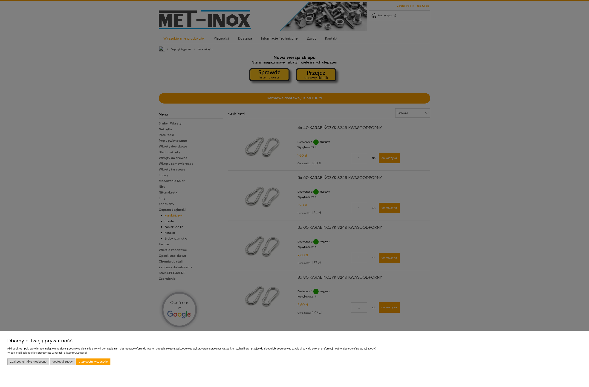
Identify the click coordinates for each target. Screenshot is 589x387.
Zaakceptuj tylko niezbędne (28, 361)
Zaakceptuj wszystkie (93, 361)
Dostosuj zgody (62, 361)
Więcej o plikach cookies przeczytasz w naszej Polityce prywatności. (47, 352)
